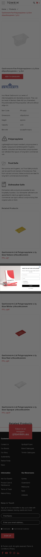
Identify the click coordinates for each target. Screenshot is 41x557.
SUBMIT (31, 285)
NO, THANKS (31, 288)
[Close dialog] (39, 267)
